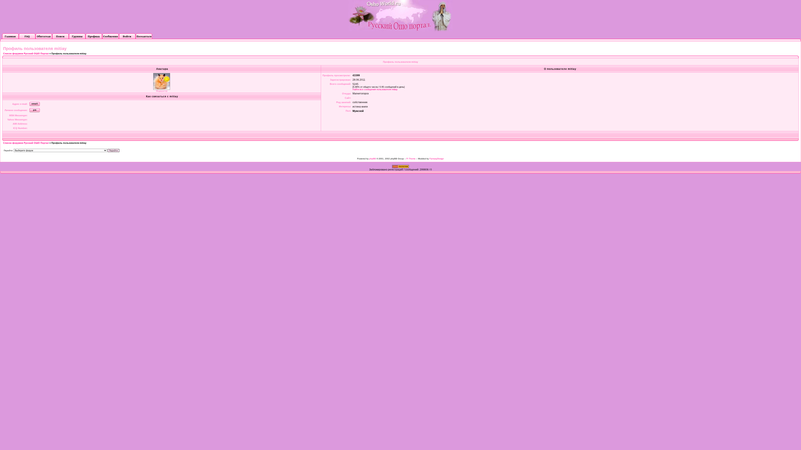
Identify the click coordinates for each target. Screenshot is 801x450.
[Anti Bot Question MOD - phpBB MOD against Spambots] (400, 167)
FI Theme (411, 159)
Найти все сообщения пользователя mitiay (375, 89)
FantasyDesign (436, 159)
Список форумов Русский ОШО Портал (26, 53)
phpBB (372, 159)
